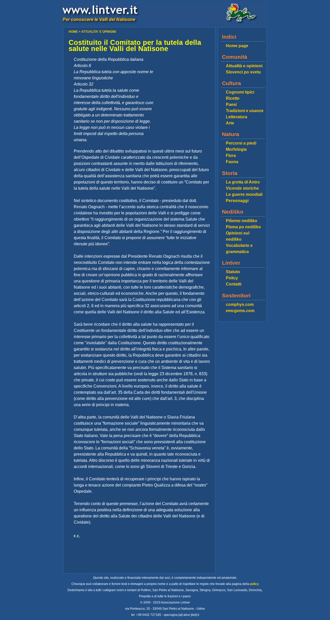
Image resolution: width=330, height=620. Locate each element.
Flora (231, 155)
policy (254, 584)
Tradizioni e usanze (244, 110)
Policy (232, 278)
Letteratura (236, 117)
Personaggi (237, 200)
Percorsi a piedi (241, 143)
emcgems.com (240, 310)
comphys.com (240, 304)
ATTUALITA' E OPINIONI (98, 31)
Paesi (231, 104)
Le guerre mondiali (244, 194)
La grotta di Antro (243, 182)
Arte (230, 123)
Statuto (233, 272)
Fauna (232, 162)
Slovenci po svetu (243, 72)
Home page (237, 46)
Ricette (233, 98)
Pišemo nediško (241, 221)
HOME (74, 31)
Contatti (233, 284)
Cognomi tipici (240, 92)
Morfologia (236, 149)
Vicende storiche (242, 188)
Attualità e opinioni (244, 66)
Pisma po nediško (243, 227)
